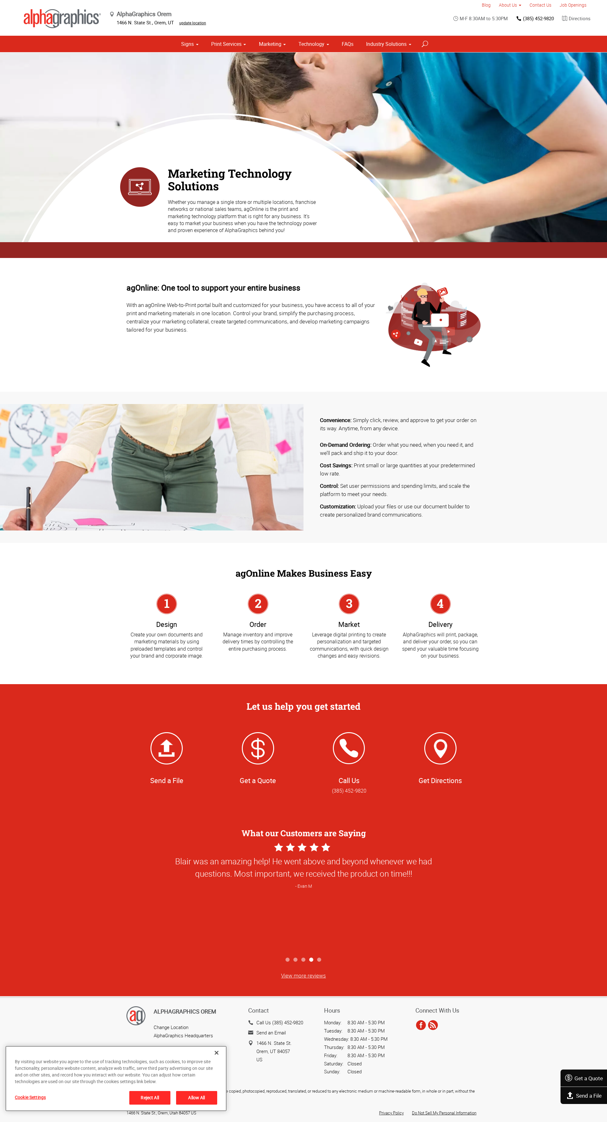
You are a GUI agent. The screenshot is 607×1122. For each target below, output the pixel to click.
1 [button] (287, 960)
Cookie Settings (30, 1097)
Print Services (226, 43)
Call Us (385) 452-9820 (279, 1022)
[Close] (217, 1053)
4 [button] (311, 960)
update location (192, 22)
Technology (311, 43)
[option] (303, 897)
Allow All (196, 1097)
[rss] (432, 1026)
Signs (187, 43)
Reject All (150, 1097)
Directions (580, 18)
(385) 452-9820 (538, 18)
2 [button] (295, 960)
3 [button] (303, 960)
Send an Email (271, 1032)
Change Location (171, 1027)
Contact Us (540, 5)
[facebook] (420, 1026)
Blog (486, 5)
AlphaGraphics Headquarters (183, 1035)
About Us (508, 5)
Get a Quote (588, 1078)
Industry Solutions (386, 43)
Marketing (270, 43)
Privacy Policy (391, 1113)
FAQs (347, 43)
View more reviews (303, 975)
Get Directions (440, 780)
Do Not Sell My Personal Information (444, 1113)
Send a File (589, 1095)
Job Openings (573, 5)
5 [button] (319, 960)
